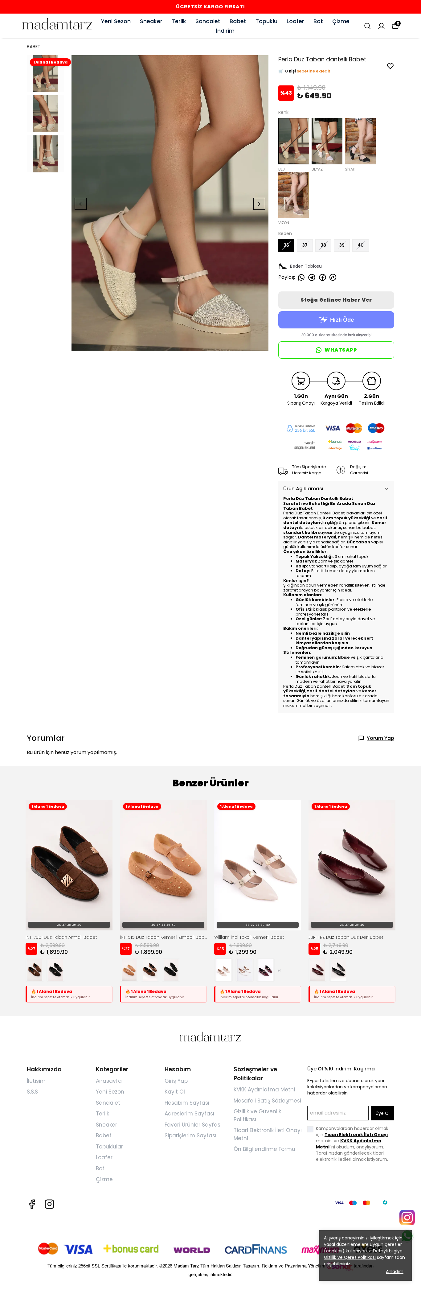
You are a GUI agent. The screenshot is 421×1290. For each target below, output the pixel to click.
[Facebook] (32, 1204)
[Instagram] (49, 1204)
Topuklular (109, 1146)
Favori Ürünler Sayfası (193, 1124)
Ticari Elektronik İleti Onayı (356, 1134)
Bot (318, 21)
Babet (238, 21)
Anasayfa (109, 1081)
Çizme (340, 21)
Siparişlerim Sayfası (190, 1135)
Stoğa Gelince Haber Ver (336, 299)
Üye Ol (383, 1113)
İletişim (36, 1081)
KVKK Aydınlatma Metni (264, 1089)
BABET (33, 46)
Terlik (179, 21)
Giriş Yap (176, 1081)
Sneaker (151, 21)
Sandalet (207, 21)
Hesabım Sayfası (187, 1103)
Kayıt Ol (175, 1091)
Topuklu (266, 21)
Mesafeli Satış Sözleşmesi (267, 1100)
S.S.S (32, 1091)
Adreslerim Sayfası (189, 1113)
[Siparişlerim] (381, 26)
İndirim (225, 31)
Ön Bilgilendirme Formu (264, 1149)
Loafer (295, 21)
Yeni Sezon (116, 21)
